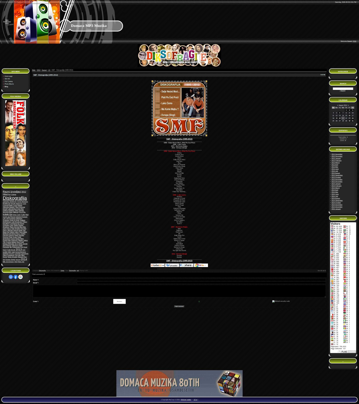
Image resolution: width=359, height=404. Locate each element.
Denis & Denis (14, 220)
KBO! (9, 252)
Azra (16, 244)
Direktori (6, 253)
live (9, 194)
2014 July (335, 196)
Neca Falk (10, 228)
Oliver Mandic (19, 210)
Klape (16, 235)
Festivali (5, 205)
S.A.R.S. (12, 253)
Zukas (62, 270)
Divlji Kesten (7, 222)
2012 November (337, 154)
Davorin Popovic (8, 235)
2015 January (336, 209)
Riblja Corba (13, 205)
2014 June (335, 194)
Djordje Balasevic (16, 203)
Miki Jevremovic (8, 262)
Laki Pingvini (11, 217)
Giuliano (22, 220)
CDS (24, 203)
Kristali (5, 209)
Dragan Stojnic (10, 259)
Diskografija (15, 198)
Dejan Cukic (16, 215)
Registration (7, 21)
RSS (354, 41)
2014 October (336, 202)
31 (353, 121)
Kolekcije (6, 203)
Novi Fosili (20, 242)
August (44, 70)
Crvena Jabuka (11, 242)
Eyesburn (12, 218)
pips (19, 255)
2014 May (335, 192)
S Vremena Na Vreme (16, 223)
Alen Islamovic (13, 240)
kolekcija (7, 214)
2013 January (336, 158)
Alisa (21, 227)
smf (78, 270)
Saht (13, 252)
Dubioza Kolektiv (8, 210)
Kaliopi (12, 232)
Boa (22, 209)
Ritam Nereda (14, 227)
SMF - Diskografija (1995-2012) (179, 139)
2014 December (337, 207)
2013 (19, 249)
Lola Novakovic (16, 222)
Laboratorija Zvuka (14, 209)
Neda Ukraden (13, 257)
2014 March (336, 188)
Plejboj (16, 225)
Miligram (16, 212)
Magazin (21, 257)
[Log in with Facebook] (15, 277)
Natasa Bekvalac (8, 244)
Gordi (5, 217)
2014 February (337, 186)
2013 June (335, 169)
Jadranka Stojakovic (10, 201)
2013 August (336, 173)
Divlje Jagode (22, 244)
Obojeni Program (21, 217)
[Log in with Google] (20, 277)
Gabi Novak (11, 250)
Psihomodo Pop (17, 247)
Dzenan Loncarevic (21, 253)
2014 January (336, 184)
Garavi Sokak (15, 239)
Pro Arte (23, 228)
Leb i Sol (6, 218)
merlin (20, 230)
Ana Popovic (7, 245)
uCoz (195, 399)
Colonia (13, 194)
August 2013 (343, 105)
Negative (17, 228)
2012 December (337, 156)
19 (336, 118)
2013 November (337, 179)
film (11, 247)
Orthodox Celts (8, 225)
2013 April (335, 165)
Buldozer (6, 233)
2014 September (337, 200)
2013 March (336, 162)
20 (340, 118)
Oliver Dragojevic (9, 255)
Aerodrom (12, 233)
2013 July (335, 171)
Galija (23, 215)
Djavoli (15, 230)
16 (349, 115)
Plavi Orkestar (20, 207)
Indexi (17, 232)
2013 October (336, 177)
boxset (18, 259)
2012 (24, 192)
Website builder (186, 399)
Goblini (5, 252)
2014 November (337, 205)
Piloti (26, 215)
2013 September (337, 175)
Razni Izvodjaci (12, 191)
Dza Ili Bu (22, 212)
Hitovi (5, 194)
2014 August (336, 198)
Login (7, 23)
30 (349, 121)
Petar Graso (13, 237)
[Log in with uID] (11, 277)
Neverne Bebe (8, 212)
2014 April (335, 190)
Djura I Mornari (8, 230)
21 (49, 70)
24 (353, 118)
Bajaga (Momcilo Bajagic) (12, 206)
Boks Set (21, 262)
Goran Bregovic (22, 201)
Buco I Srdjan (20, 233)
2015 (16, 262)
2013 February (337, 160)
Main (7, 20)
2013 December (337, 181)
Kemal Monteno (20, 252)
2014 (24, 259)
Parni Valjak (23, 232)
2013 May (335, 167)
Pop (16, 255)
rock (23, 250)
